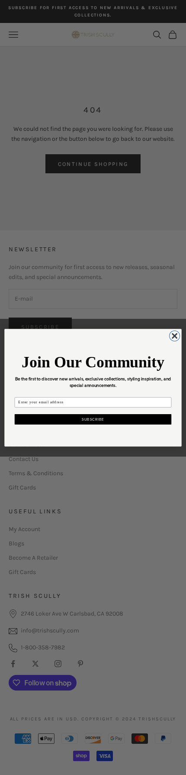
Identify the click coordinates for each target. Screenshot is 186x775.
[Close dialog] (175, 336)
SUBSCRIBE (93, 419)
